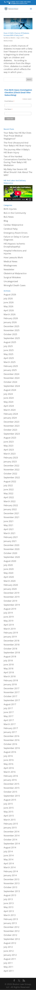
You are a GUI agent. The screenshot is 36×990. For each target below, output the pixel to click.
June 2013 (9, 903)
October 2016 (10, 744)
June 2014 (9, 855)
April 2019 (9, 624)
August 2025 (10, 342)
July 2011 (8, 962)
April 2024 (9, 405)
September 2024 (12, 385)
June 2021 (9, 521)
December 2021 (11, 513)
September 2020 (12, 557)
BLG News (9, 216)
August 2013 (10, 895)
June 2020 (9, 569)
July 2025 (8, 346)
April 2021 (9, 529)
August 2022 (10, 481)
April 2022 (9, 497)
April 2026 (9, 310)
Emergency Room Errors (15, 232)
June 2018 (9, 664)
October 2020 (10, 553)
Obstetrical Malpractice (15, 273)
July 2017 (8, 708)
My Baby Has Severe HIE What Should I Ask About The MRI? (18, 172)
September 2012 (12, 939)
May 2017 (8, 716)
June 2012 (9, 950)
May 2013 (8, 907)
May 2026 (8, 306)
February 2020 (11, 584)
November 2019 (11, 596)
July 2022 (8, 485)
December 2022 (11, 465)
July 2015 (8, 803)
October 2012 (10, 935)
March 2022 (10, 501)
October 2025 (10, 334)
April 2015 (9, 815)
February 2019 (11, 632)
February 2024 (11, 413)
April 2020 (9, 576)
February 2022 (11, 505)
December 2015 (11, 783)
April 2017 (9, 720)
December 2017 (11, 688)
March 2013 (10, 915)
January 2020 (10, 588)
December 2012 (11, 927)
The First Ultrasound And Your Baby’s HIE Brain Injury (17, 144)
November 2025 (11, 330)
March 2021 (10, 533)
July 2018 (8, 660)
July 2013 (8, 899)
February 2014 (11, 871)
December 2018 (11, 640)
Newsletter (9, 269)
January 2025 (10, 370)
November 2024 (11, 377)
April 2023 (9, 449)
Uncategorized (11, 281)
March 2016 (10, 771)
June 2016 (9, 759)
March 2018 (10, 676)
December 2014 (11, 831)
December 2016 (11, 736)
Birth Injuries (10, 208)
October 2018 (10, 648)
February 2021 (11, 537)
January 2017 (10, 732)
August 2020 (10, 561)
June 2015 (9, 807)
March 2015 (10, 819)
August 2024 (10, 389)
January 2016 (10, 779)
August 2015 (10, 799)
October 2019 (10, 600)
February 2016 (11, 775)
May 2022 (8, 493)
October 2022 (10, 473)
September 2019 (12, 604)
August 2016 (10, 751)
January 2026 (10, 322)
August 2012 (10, 943)
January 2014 (10, 875)
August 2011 (10, 958)
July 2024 (8, 393)
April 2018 (9, 672)
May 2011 (8, 966)
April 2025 (9, 358)
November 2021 (11, 517)
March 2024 (10, 409)
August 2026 (10, 294)
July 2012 (8, 946)
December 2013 (11, 879)
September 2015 (12, 795)
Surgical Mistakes (12, 277)
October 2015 (10, 791)
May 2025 (8, 354)
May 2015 (8, 811)
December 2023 (11, 421)
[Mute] (27, 199)
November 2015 (11, 787)
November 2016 (11, 740)
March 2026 (10, 314)
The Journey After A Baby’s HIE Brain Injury (16, 151)
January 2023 (10, 461)
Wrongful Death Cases (14, 285)
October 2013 (10, 887)
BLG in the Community (15, 212)
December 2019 (11, 592)
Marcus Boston (10, 38)
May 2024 (8, 401)
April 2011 (9, 970)
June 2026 (9, 302)
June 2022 (9, 489)
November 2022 (11, 469)
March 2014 (10, 867)
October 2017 (10, 696)
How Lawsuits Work (13, 257)
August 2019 (10, 608)
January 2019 (10, 636)
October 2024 (10, 381)
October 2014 (10, 839)
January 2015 (10, 827)
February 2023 (11, 457)
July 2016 (8, 755)
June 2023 (9, 441)
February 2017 (11, 728)
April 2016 (9, 767)
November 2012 (11, 931)
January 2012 (10, 954)
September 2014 (12, 843)
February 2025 (11, 366)
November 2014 (11, 835)
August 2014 (10, 847)
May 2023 (8, 445)
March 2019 (10, 628)
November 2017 (11, 692)
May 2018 (8, 668)
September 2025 (12, 338)
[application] (18, 193)
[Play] (6, 199)
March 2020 (10, 580)
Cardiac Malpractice (13, 224)
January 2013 (10, 923)
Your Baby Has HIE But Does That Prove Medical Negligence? (17, 135)
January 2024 (10, 417)
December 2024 (11, 374)
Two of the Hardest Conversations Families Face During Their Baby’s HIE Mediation (17, 161)
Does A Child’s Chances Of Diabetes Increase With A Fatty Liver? (16, 34)
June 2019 (9, 616)
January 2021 (10, 541)
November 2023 (11, 425)
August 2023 (10, 437)
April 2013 (9, 911)
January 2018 (10, 684)
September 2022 (12, 477)
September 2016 (12, 748)
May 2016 (8, 763)
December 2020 (11, 545)
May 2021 (8, 525)
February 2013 (11, 919)
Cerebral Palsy (11, 228)
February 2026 (11, 318)
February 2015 (11, 823)
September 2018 (12, 652)
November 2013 (11, 883)
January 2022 (10, 509)
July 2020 (8, 565)
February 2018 (11, 680)
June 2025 (9, 350)
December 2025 (11, 326)
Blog (27, 38)
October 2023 (10, 429)
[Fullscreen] (30, 199)
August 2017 (10, 704)
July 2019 (8, 612)
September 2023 (12, 433)
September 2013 (12, 891)
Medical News (8, 41)
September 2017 (12, 700)
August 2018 (10, 656)
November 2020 (11, 549)
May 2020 (8, 572)
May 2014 (8, 859)
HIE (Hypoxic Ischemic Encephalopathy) (14, 245)
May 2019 (8, 620)
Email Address (9, 101)
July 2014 (8, 851)
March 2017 (10, 724)
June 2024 (9, 397)
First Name (8, 109)
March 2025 (10, 362)
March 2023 (10, 453)
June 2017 (9, 712)
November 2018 (11, 644)
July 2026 (8, 298)
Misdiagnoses (10, 265)
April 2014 (9, 863)
